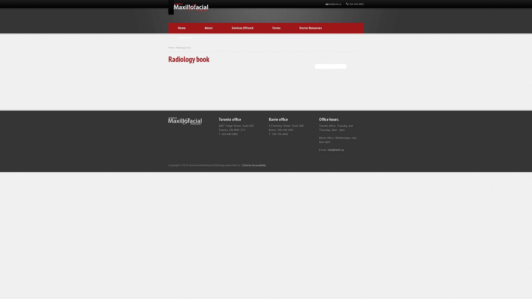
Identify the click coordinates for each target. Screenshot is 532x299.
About (209, 28)
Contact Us (180, 37)
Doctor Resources (306, 28)
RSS (328, 78)
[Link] (191, 10)
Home (182, 28)
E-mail (317, 78)
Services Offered (242, 28)
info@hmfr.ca (334, 4)
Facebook (322, 78)
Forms (271, 28)
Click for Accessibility (254, 165)
